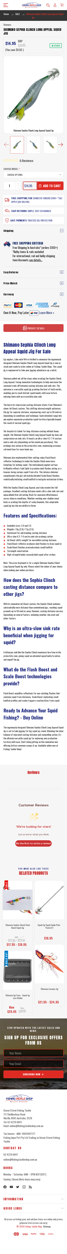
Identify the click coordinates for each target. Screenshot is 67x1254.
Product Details (35, 328)
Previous (6, 145)
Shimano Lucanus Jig (49, 989)
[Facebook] (5, 1187)
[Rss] (30, 1187)
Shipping (8, 231)
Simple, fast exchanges (39, 211)
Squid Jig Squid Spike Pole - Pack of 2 (49, 926)
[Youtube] (11, 1187)
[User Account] (55, 5)
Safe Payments (18, 220)
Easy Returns (19, 211)
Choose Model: (11, 169)
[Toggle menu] (4, 5)
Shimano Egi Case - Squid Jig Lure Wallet (17, 996)
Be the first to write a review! (33, 843)
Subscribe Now (32, 1074)
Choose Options (17, 943)
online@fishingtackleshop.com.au (20, 1159)
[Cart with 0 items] (62, 5)
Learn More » (46, 312)
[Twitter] (17, 1187)
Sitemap (47, 1226)
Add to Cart (48, 937)
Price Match (10, 283)
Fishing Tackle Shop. (34, 1226)
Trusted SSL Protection (39, 220)
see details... (35, 260)
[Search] (48, 5)
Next (61, 145)
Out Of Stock (18, 1010)
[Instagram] (24, 1187)
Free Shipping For (21, 198)
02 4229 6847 (10, 1154)
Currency (8, 294)
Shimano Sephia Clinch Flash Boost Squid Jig (17, 926)
